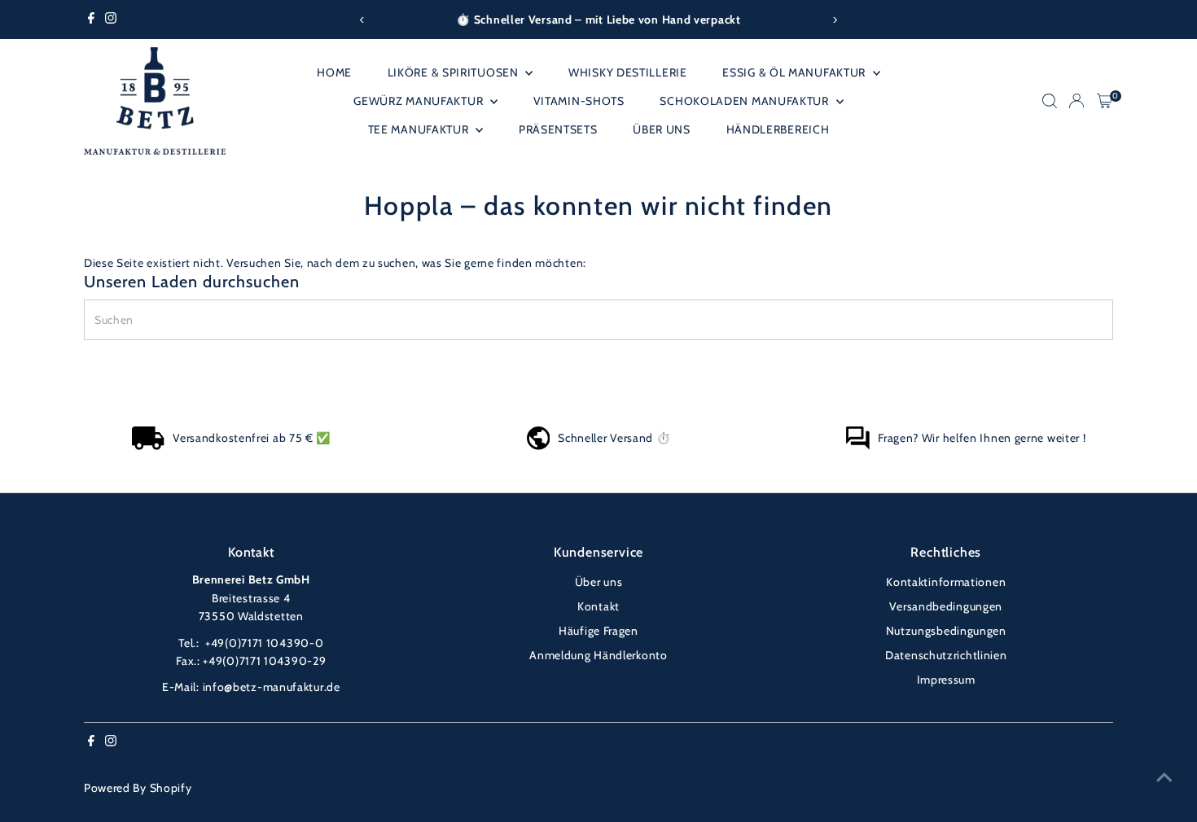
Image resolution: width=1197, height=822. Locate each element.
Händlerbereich (778, 129)
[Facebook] (91, 19)
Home (334, 72)
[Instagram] (111, 19)
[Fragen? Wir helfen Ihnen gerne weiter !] (857, 446)
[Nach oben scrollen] (1164, 777)
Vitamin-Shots (579, 101)
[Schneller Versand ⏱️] (538, 446)
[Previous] (362, 20)
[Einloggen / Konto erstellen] (1076, 101)
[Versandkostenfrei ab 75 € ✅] (148, 446)
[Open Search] (1049, 101)
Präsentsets (558, 129)
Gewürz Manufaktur (419, 101)
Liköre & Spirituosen (455, 72)
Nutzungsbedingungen (946, 630)
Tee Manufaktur (420, 129)
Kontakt (598, 606)
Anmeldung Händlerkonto (598, 655)
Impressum (946, 679)
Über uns (662, 129)
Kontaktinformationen (946, 582)
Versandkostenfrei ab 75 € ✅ (252, 438)
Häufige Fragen (598, 630)
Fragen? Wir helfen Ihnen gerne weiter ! (981, 438)
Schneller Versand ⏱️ (614, 438)
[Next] (834, 20)
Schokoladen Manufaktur (745, 101)
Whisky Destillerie (627, 72)
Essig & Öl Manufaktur (795, 72)
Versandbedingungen (945, 606)
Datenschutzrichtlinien (945, 655)
